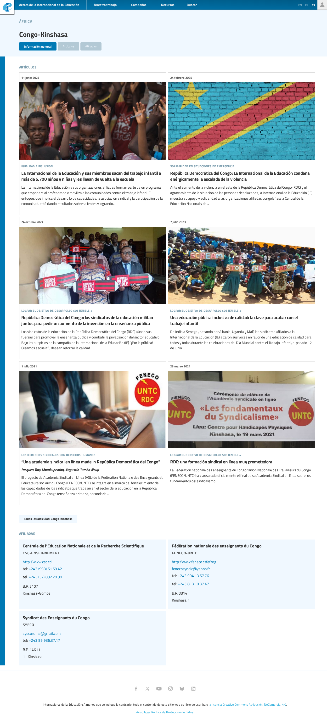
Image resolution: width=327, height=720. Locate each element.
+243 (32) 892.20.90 (45, 576)
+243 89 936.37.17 (44, 640)
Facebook (136, 689)
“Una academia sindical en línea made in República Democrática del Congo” (92, 430)
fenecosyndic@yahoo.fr (191, 568)
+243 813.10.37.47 (193, 583)
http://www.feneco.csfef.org (194, 561)
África (25, 20)
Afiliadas (91, 46)
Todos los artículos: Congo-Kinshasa (48, 518)
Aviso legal (143, 712)
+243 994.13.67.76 (193, 575)
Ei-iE (7, 7)
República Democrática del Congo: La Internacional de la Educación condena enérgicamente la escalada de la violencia (241, 141)
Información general (38, 46)
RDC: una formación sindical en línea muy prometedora (241, 423)
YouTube (159, 689)
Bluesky (182, 689)
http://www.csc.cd (37, 561)
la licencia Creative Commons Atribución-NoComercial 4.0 (247, 704)
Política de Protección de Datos (172, 712)
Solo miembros (322, 5)
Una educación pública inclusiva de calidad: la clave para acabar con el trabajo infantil (241, 285)
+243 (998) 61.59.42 (45, 568)
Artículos (68, 46)
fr (306, 5)
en (300, 5)
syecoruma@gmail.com (42, 633)
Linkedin (193, 689)
